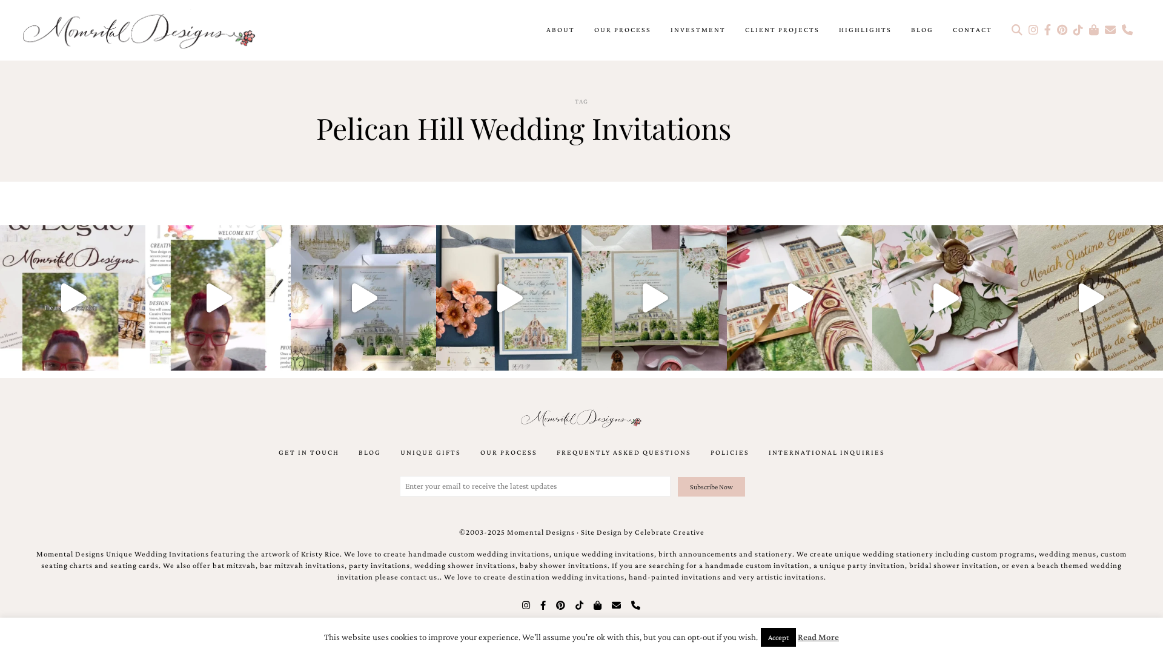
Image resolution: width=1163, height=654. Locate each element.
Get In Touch (309, 452)
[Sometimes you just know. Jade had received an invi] (654, 298)
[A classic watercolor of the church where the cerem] (509, 298)
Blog (922, 29)
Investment (698, 29)
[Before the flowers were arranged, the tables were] (363, 298)
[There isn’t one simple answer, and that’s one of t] (945, 298)
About (560, 29)
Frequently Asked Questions (624, 452)
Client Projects (782, 29)
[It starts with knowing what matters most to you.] (799, 298)
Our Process (622, 29)
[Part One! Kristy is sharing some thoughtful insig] (218, 298)
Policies (730, 452)
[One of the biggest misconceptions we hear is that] (1090, 298)
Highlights (865, 29)
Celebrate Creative (669, 532)
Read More (818, 637)
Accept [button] (778, 637)
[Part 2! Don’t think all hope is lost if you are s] (72, 298)
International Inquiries (827, 452)
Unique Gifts (430, 452)
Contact (972, 29)
